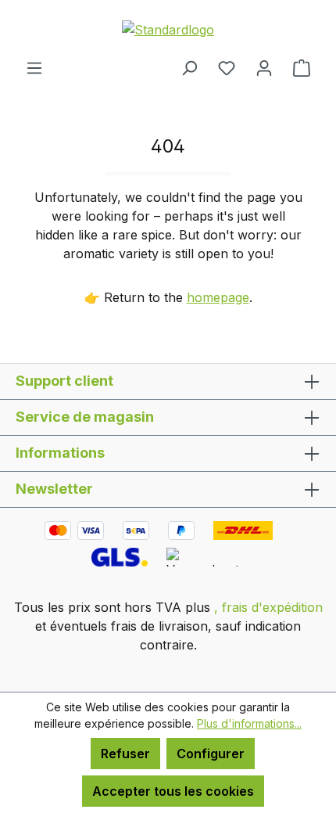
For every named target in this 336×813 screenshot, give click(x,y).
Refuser (125, 753)
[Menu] (34, 67)
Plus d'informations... (249, 723)
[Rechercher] (189, 67)
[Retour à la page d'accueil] (168, 29)
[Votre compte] (264, 67)
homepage (218, 297)
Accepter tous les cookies (173, 791)
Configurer (211, 753)
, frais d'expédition (268, 607)
